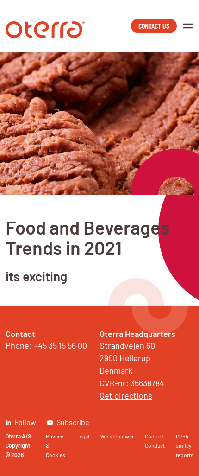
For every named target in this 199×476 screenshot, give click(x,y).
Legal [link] (82, 436)
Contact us (153, 25)
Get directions (126, 395)
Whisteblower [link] (117, 436)
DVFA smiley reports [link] (184, 445)
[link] (45, 35)
